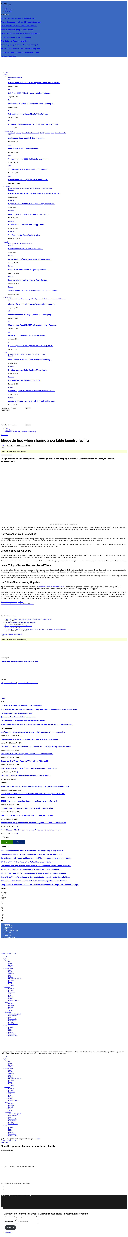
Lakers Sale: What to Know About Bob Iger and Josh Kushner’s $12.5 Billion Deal (33, 794)
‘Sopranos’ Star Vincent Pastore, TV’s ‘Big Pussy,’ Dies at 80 (24, 761)
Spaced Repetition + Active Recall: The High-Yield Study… (31, 401)
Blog (5, 8)
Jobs (9, 993)
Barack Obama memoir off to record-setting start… (21, 49)
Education (11, 356)
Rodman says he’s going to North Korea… (17, 30)
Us (9, 79)
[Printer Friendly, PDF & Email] (122, 602)
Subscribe (10, 1227)
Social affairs (4, 435)
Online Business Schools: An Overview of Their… (20, 52)
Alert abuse (7, 932)
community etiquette (7, 634)
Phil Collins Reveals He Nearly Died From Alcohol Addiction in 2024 (27, 754)
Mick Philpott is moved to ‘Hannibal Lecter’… (19, 26)
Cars (9, 1017)
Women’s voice (12, 1035)
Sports (6, 242)
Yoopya (5, 446)
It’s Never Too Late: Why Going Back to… (24, 380)
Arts (9, 134)
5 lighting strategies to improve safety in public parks (20, 622)
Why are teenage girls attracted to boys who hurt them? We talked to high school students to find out (37, 724)
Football (10, 1007)
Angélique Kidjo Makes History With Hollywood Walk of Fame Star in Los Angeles (33, 732)
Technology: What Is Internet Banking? (16, 37)
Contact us (7, 934)
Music (10, 982)
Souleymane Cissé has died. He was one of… (26, 138)
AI (9, 300)
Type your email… (9, 1221)
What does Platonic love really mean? (23, 148)
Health (10, 1030)
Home (6, 72)
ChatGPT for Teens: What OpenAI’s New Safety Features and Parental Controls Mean (35, 877)
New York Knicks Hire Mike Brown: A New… (25, 249)
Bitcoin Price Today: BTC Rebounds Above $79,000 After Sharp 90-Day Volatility (33, 873)
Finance (10, 990)
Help (5, 929)
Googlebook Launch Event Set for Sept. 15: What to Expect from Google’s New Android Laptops (40, 885)
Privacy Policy (8, 927)
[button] (64, 1202)
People (10, 983)
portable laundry (17, 634)
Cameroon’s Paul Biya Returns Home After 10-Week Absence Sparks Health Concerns (36, 866)
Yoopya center (8, 10)
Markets (10, 997)
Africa (10, 963)
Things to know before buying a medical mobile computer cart (19, 683)
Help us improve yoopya (11, 930)
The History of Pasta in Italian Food (15, 41)
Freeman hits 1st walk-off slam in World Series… (27, 280)
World (6, 76)
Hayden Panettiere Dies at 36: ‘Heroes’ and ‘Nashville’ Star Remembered (30, 739)
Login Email (8, 11)
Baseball (10, 245)
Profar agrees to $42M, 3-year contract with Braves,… (30, 259)
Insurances (11, 992)
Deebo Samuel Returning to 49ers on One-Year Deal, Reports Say (27, 815)
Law (9, 995)
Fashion (10, 977)
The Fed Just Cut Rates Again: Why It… (24, 235)
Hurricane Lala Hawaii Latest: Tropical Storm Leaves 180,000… (33, 124)
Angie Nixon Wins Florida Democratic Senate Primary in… (31, 104)
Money (10, 998)
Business (7, 186)
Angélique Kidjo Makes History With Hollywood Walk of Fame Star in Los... (31, 869)
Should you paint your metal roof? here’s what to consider (21, 706)
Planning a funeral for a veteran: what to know (18, 626)
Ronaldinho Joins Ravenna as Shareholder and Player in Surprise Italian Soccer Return (35, 786)
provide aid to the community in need (51, 587)
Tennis (10, 1010)
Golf (9, 1009)
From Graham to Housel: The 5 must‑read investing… (29, 360)
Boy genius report (13, 1015)
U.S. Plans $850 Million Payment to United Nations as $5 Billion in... (28, 862)
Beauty (10, 972)
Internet (10, 1022)
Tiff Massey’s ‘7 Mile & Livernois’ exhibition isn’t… (28, 169)
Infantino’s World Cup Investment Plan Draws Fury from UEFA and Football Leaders (33, 823)
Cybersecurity (12, 1019)
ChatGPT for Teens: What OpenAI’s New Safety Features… (31, 304)
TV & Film (11, 985)
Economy (11, 190)
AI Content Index (9, 937)
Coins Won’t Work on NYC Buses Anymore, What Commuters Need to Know (27, 619)
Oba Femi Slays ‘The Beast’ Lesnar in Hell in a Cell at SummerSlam (27, 808)
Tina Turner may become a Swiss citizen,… (18, 18)
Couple (10, 975)
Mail (5, 74)
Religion (10, 1032)
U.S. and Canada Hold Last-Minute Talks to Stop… (28, 114)
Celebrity (11, 973)
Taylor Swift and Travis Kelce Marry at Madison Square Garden (25, 775)
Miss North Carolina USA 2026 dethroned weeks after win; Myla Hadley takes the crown (36, 747)
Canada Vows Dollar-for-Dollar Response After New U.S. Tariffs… (34, 83)
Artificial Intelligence (14, 1014)
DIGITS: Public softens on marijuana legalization (20, 33)
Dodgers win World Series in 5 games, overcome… (28, 270)
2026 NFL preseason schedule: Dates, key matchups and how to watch (29, 801)
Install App (7, 935)
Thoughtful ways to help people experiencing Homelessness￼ (23, 721)
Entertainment (8, 131)
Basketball (11, 1005)
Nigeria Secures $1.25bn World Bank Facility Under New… (31, 204)
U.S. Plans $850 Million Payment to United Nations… (29, 93)
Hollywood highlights (14, 978)
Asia (9, 967)
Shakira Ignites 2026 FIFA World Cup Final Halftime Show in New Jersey (29, 768)
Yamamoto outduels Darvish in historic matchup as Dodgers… (33, 290)
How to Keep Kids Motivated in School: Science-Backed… (31, 391)
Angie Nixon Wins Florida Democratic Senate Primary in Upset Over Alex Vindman (34, 881)
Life (5, 352)
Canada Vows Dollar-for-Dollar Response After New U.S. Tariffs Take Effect (31, 854)
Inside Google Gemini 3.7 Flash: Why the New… (27, 335)
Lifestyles (11, 980)
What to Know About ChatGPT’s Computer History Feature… (32, 325)
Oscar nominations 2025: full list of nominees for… (28, 159)
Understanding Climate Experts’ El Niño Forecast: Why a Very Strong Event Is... (33, 851)
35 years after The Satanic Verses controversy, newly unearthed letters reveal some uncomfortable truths (35, 629)
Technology (8, 297)
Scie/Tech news (13, 1024)
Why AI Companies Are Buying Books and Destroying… (30, 315)
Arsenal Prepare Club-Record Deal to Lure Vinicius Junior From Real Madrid (30, 830)
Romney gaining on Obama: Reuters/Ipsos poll (19, 45)
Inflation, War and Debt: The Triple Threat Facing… (28, 214)
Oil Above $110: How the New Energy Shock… (26, 225)
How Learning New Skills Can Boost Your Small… (27, 370)
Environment (12, 1020)
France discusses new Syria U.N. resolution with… (21, 22)
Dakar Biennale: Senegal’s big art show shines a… (28, 180)
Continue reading (8, 1232)
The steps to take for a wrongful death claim (17, 713)
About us (7, 924)
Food (9, 1029)
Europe (10, 965)
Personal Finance (13, 1000)
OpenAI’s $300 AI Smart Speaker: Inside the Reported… (30, 346)
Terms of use (8, 925)
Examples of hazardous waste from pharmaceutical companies (20, 661)
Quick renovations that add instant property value (18, 717)
